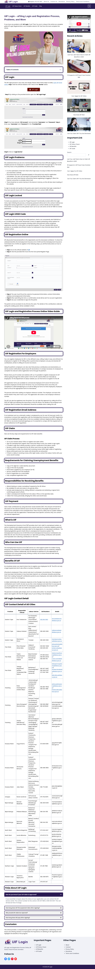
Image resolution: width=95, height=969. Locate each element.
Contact (68, 947)
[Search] (89, 154)
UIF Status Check (17, 6)
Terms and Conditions (82, 1)
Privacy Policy (70, 1)
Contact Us (53, 1)
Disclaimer (62, 1)
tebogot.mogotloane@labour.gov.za (57, 665)
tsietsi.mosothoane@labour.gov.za (57, 655)
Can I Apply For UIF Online (78, 96)
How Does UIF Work (78, 115)
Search (69, 152)
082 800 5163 (44, 619)
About (67, 945)
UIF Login (7, 6)
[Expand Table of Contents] (60, 70)
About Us (46, 1)
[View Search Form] (89, 6)
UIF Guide (34, 6)
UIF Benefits (27, 6)
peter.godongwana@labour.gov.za (57, 686)
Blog (40, 6)
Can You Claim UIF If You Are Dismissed (79, 133)
